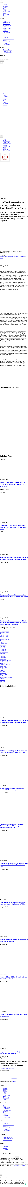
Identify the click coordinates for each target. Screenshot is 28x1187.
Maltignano (3, 657)
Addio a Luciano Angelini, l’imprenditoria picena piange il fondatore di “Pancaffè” (13, 751)
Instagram (5, 1150)
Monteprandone (7, 25)
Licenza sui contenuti (8, 39)
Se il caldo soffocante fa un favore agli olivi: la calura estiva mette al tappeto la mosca (14, 558)
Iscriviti (17, 1157)
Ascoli (4, 21)
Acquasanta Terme (4, 631)
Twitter (5, 1148)
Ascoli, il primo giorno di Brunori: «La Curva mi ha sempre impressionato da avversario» (12, 484)
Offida (4, 29)
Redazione (5, 37)
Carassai (2, 642)
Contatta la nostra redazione (7, 1068)
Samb (4, 13)
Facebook (5, 1146)
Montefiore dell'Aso (5, 664)
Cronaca (5, 4)
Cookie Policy (6, 44)
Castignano (3, 645)
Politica (5, 7)
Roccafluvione (3, 674)
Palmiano (2, 671)
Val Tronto (5, 31)
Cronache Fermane (7, 50)
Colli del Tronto (4, 647)
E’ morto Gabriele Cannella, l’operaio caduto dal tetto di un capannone (12, 789)
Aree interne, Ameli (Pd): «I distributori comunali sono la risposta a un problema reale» (13, 527)
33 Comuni (6, 14)
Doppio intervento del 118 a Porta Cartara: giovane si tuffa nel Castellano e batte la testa (14, 864)
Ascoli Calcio (6, 11)
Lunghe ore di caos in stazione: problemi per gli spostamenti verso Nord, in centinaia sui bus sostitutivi (14, 622)
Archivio (5, 16)
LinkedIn (5, 1149)
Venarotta (2, 681)
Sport (4, 9)
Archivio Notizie (4, 636)
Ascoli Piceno (3, 640)
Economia (5, 6)
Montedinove (3, 663)
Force (1, 654)
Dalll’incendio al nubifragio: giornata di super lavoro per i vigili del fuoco (13, 903)
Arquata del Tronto (4, 639)
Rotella (2, 675)
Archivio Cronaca (4, 635)
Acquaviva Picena (4, 632)
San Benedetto (6, 22)
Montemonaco (3, 667)
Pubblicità (5, 40)
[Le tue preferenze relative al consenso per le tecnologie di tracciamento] (25, 1184)
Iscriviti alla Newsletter (8, 41)
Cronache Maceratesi (8, 51)
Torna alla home (4, 682)
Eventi (4, 10)
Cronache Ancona (7, 52)
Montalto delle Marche (5, 661)
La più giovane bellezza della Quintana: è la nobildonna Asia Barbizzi (14, 1052)
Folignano (5, 26)
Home (1, 0)
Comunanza (3, 649)
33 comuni (5, 103)
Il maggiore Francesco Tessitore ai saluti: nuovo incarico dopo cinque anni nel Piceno (14, 595)
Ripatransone (3, 673)
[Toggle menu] (1, 63)
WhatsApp (14, 1078)
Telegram (14, 1081)
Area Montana (6, 32)
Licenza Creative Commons (18, 1165)
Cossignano (3, 650)
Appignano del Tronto (5, 634)
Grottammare (6, 24)
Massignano (3, 659)
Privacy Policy (6, 43)
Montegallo (3, 666)
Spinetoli (2, 678)
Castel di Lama (6, 28)
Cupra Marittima (4, 652)
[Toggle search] (1, 136)
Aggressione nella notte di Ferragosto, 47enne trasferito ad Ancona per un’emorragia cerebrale (12, 825)
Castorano (2, 646)
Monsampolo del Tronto (6, 660)
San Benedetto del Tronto (6, 677)
